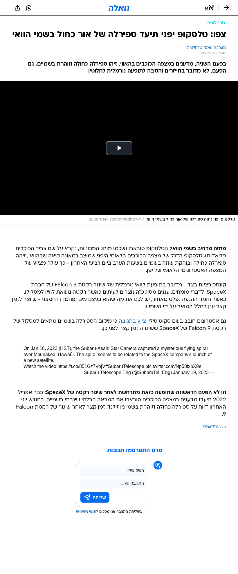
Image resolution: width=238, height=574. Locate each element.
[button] (209, 7)
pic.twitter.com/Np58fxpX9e (173, 366)
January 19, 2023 (191, 372)
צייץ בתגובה (132, 321)
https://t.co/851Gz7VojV (81, 366)
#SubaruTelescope (124, 366)
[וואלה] (119, 8)
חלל (223, 427)
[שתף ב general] (17, 8)
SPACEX (210, 427)
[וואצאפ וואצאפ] (29, 8)
